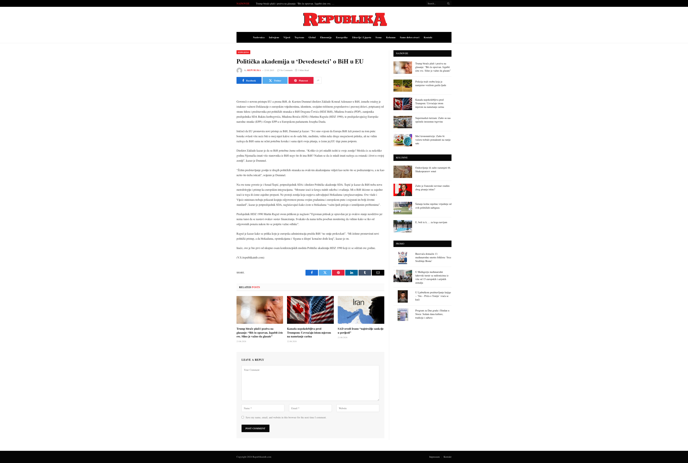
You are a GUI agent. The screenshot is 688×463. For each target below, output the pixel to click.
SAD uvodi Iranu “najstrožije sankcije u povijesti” (361, 331)
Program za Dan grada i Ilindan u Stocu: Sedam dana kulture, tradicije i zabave (432, 314)
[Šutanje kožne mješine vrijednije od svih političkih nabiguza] (402, 208)
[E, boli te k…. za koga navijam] (402, 226)
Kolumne (391, 37)
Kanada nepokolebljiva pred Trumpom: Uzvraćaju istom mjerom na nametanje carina (309, 332)
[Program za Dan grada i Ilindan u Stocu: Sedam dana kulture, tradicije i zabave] (402, 314)
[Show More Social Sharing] (318, 80)
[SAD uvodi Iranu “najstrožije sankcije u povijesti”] (361, 310)
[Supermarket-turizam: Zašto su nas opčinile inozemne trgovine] (402, 122)
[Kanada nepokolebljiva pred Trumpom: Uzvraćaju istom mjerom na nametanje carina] (310, 310)
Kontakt (428, 37)
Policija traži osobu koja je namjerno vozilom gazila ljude (285, 3)
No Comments (286, 70)
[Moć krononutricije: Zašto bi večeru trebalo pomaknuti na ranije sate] (402, 140)
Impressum (434, 456)
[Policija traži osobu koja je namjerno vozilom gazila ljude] (402, 85)
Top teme (299, 37)
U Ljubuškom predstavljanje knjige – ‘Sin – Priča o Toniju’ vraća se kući (433, 296)
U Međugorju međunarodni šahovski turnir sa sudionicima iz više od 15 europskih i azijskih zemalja (431, 277)
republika (254, 70)
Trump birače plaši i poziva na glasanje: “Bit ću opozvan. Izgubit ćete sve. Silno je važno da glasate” (259, 332)
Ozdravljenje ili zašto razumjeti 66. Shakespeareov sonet (433, 169)
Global (312, 37)
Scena (379, 37)
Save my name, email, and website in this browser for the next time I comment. (286, 417)
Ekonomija (326, 37)
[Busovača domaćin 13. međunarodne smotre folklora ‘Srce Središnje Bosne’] (402, 258)
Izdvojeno (274, 37)
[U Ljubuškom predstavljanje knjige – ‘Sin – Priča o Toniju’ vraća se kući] (402, 296)
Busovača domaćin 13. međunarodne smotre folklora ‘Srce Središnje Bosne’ (433, 257)
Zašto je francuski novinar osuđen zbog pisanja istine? (432, 187)
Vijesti (286, 37)
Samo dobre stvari (409, 37)
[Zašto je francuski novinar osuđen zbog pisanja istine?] (402, 190)
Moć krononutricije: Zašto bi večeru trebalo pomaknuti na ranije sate (433, 139)
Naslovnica (259, 37)
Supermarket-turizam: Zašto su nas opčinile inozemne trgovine (433, 119)
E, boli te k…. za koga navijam (431, 222)
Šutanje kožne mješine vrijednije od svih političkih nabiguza (433, 205)
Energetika (342, 37)
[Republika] (344, 19)
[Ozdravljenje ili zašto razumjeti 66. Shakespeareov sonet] (402, 172)
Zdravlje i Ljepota (361, 37)
